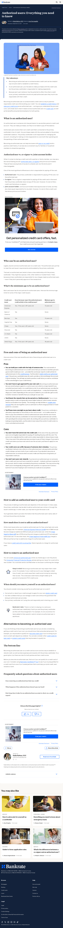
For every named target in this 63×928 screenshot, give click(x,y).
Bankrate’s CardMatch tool (29, 662)
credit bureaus (24, 374)
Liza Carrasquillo (33, 21)
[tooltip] (42, 706)
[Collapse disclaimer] (60, 28)
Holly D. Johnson (39, 855)
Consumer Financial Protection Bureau (19, 560)
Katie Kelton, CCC (18, 21)
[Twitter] (5, 922)
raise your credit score (11, 106)
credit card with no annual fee (21, 543)
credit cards (4, 7)
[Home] (7, 2)
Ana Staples (7, 823)
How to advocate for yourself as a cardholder (14, 818)
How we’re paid (36, 884)
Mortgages (4, 884)
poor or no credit (44, 143)
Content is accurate (50, 30)
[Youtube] (14, 922)
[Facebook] (2, 922)
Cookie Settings (5, 911)
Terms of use (4, 917)
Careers (34, 890)
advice (10, 7)
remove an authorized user (22, 558)
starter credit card (51, 593)
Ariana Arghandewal (9, 855)
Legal (2, 905)
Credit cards (4, 890)
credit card (49, 109)
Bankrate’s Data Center (7, 896)
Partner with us (36, 896)
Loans (2, 893)
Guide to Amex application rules (14, 849)
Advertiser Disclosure (56, 7)
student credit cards (18, 638)
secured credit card (36, 633)
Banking (3, 887)
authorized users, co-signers (30, 161)
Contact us (35, 893)
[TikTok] (17, 922)
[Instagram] (8, 922)
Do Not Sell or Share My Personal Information (12, 914)
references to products (6, 30)
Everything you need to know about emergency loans (47, 818)
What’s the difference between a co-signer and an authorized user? (46, 851)
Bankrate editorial (22, 29)
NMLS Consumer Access (25, 871)
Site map (34, 887)
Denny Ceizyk (39, 823)
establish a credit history (48, 104)
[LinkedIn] (11, 922)
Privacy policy (4, 908)
